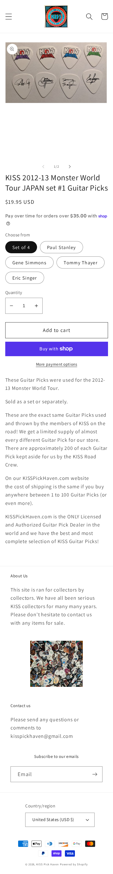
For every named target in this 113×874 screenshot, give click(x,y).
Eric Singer (24, 278)
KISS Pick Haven (47, 864)
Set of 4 (21, 247)
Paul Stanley (61, 247)
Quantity (13, 292)
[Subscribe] (94, 774)
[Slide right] (70, 166)
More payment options (56, 364)
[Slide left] (43, 166)
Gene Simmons (29, 262)
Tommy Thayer (80, 262)
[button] (8, 16)
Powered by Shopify (74, 864)
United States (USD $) (53, 819)
